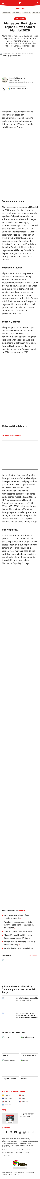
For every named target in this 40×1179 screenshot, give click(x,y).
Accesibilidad (6, 1155)
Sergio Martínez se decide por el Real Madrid (27, 999)
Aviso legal (12, 1150)
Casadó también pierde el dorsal (18, 931)
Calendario (6, 13)
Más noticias (33, 956)
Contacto (4, 1150)
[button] (4, 89)
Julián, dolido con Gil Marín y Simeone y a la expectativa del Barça (18, 989)
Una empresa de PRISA (20, 1163)
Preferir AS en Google (18, 89)
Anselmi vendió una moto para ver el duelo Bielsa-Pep (19, 943)
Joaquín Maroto (15, 78)
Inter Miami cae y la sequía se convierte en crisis (16, 917)
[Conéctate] (37, 3)
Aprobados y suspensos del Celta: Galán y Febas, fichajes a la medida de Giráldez (19, 925)
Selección (20, 8)
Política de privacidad (23, 1150)
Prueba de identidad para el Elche (18, 948)
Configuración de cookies (22, 1152)
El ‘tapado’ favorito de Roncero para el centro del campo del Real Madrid (27, 1015)
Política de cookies (7, 1152)
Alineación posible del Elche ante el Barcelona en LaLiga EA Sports (19, 937)
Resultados (16, 13)
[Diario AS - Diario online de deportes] (20, 3)
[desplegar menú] (3, 2)
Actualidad (26, 13)
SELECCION (20, 19)
